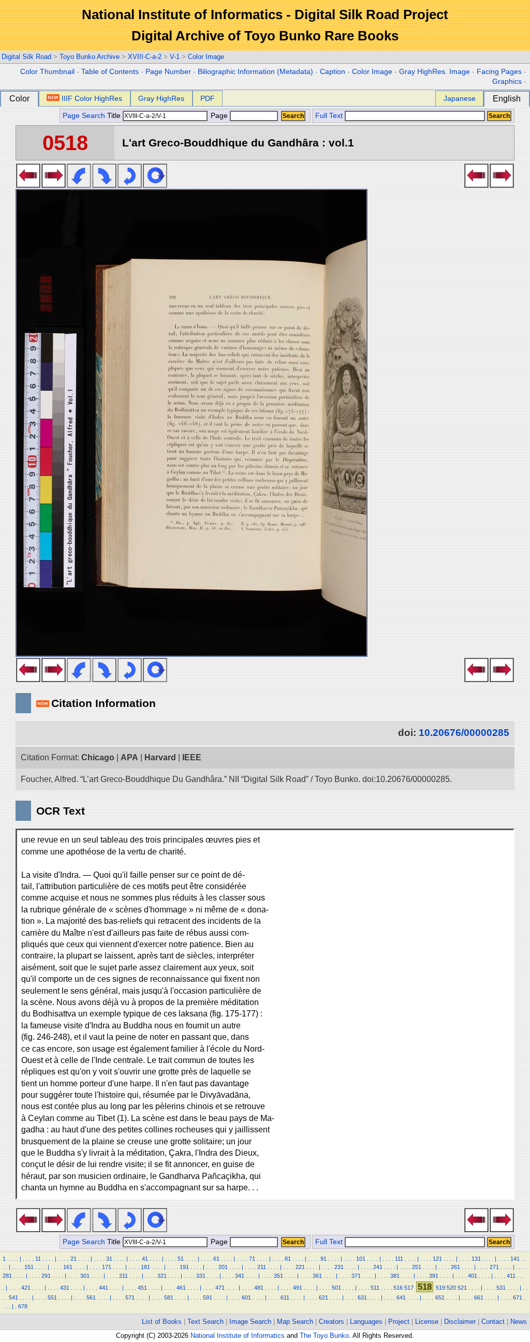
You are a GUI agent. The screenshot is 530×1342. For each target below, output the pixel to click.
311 (123, 1276)
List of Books (162, 1321)
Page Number (168, 72)
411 (511, 1276)
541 (13, 1297)
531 (501, 1288)
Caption (332, 72)
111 (399, 1259)
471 (220, 1288)
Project (398, 1321)
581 (168, 1297)
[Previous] (28, 185)
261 (455, 1267)
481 (258, 1288)
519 (440, 1288)
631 (362, 1297)
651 (440, 1297)
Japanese (460, 98)
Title (115, 116)
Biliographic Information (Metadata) (255, 72)
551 (52, 1297)
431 (64, 1288)
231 (339, 1267)
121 (437, 1259)
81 (288, 1259)
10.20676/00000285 (464, 732)
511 (375, 1288)
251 (416, 1267)
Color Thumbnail (47, 72)
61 (216, 1259)
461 (181, 1288)
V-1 (175, 57)
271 (494, 1267)
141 (515, 1259)
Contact (493, 1321)
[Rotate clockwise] (104, 185)
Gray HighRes (161, 98)
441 (103, 1288)
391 (433, 1276)
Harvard (160, 757)
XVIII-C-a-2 (144, 57)
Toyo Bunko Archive (90, 57)
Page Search (84, 116)
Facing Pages (499, 72)
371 (356, 1276)
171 (106, 1267)
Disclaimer (460, 1321)
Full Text (329, 116)
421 (26, 1288)
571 (130, 1297)
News (518, 1321)
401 (472, 1276)
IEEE (191, 757)
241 (377, 1267)
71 (252, 1259)
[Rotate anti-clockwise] (79, 185)
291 (46, 1276)
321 (162, 1276)
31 (109, 1259)
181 (145, 1267)
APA (129, 757)
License (426, 1321)
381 (395, 1276)
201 (223, 1267)
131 (476, 1259)
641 (401, 1297)
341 (239, 1276)
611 (285, 1297)
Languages (366, 1321)
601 (246, 1297)
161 (67, 1267)
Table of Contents (110, 72)
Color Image (206, 57)
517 (409, 1288)
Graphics (507, 81)
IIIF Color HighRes (92, 98)
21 (73, 1259)
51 (181, 1259)
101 (360, 1259)
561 (91, 1297)
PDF (207, 98)
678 (22, 1306)
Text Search (205, 1321)
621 (323, 1297)
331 (200, 1276)
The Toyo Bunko (324, 1335)
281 (7, 1276)
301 (85, 1276)
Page (219, 116)
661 (478, 1297)
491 (297, 1288)
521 (462, 1288)
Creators (331, 1321)
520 (451, 1288)
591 (207, 1297)
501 (336, 1288)
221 (300, 1267)
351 (278, 1276)
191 (184, 1267)
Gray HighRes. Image (434, 72)
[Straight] (155, 185)
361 (317, 1276)
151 (29, 1267)
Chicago (97, 757)
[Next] (53, 185)
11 (38, 1259)
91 (323, 1259)
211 (261, 1267)
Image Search (250, 1321)
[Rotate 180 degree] (129, 185)
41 (145, 1259)
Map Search (295, 1321)
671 (517, 1297)
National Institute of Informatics (237, 1335)
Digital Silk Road (26, 57)
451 (142, 1288)
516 (398, 1288)
